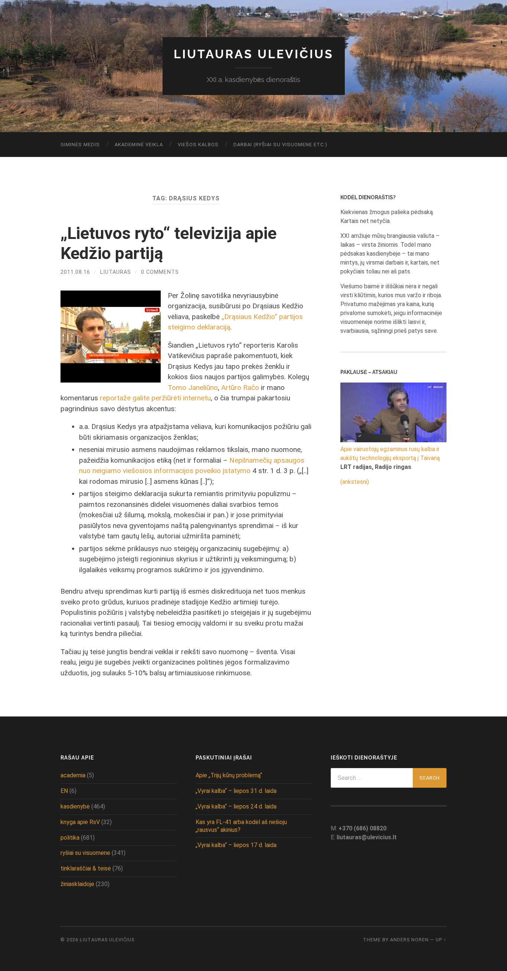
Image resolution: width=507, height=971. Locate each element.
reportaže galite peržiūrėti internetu (155, 398)
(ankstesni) (354, 481)
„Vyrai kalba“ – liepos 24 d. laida (236, 806)
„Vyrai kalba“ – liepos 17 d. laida (236, 845)
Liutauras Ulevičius (254, 54)
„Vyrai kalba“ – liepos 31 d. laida (236, 790)
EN (64, 790)
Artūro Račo (240, 387)
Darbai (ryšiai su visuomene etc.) (280, 144)
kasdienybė (75, 806)
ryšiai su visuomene (85, 852)
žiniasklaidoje (77, 884)
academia (72, 775)
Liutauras (115, 272)
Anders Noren (409, 939)
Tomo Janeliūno (193, 387)
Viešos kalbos (198, 144)
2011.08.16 (75, 272)
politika (69, 837)
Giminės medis (80, 144)
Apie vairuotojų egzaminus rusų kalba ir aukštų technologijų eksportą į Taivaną (390, 454)
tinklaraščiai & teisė (85, 868)
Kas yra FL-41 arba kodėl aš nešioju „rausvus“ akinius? (241, 826)
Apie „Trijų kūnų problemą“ (229, 775)
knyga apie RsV (80, 822)
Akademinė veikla (139, 144)
